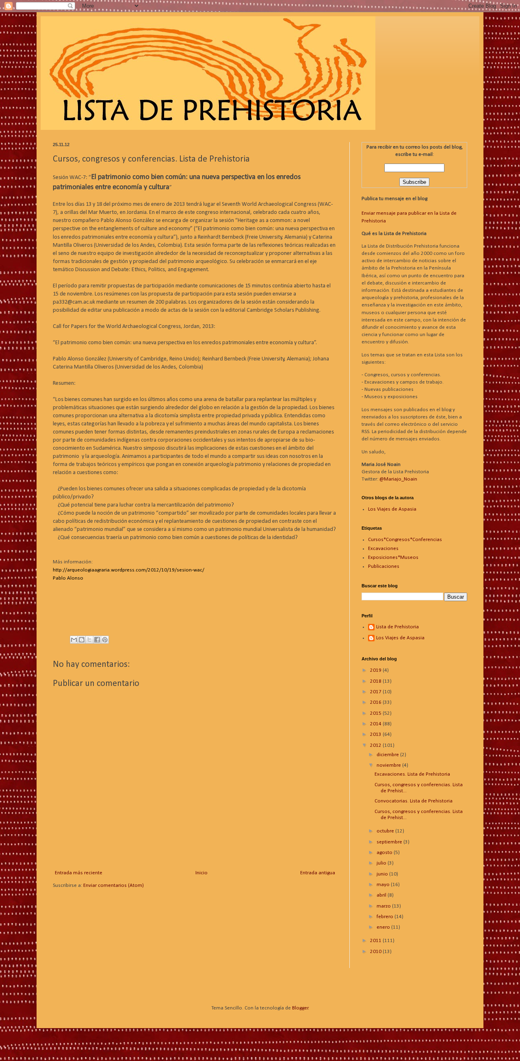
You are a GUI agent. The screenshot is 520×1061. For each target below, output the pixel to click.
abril (382, 895)
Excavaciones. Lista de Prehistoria (412, 774)
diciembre (388, 754)
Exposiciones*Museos (393, 557)
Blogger (300, 1008)
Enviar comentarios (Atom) (113, 885)
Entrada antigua (317, 873)
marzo (384, 906)
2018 (376, 681)
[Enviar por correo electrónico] (74, 640)
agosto (385, 852)
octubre (386, 831)
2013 (376, 734)
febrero (385, 916)
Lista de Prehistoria (397, 627)
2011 (376, 940)
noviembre (389, 765)
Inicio (201, 873)
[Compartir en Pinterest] (105, 640)
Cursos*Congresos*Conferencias (405, 539)
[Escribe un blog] (82, 640)
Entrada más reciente (78, 873)
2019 (376, 670)
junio (383, 874)
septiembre (390, 842)
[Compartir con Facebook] (97, 640)
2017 (376, 691)
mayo (384, 884)
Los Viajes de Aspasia (392, 509)
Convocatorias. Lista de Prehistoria (414, 801)
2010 (376, 951)
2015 (376, 713)
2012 (376, 745)
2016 (376, 702)
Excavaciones (383, 548)
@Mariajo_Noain (398, 479)
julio (382, 863)
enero (384, 927)
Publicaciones (383, 566)
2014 (376, 724)
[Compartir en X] (89, 640)
